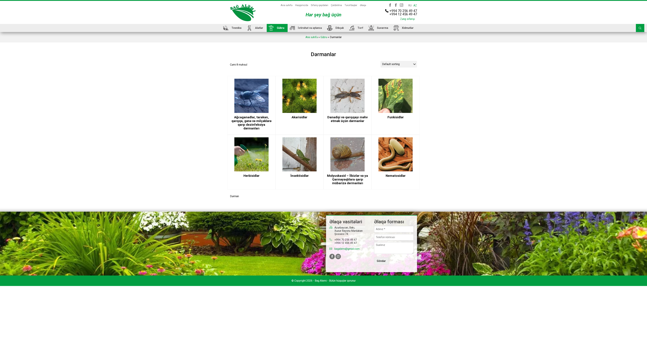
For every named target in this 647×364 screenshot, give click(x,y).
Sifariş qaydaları (319, 5)
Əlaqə (363, 5)
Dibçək (339, 27)
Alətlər (259, 27)
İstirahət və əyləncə (310, 27)
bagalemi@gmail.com (347, 248)
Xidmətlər (408, 27)
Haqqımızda (301, 5)
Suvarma (382, 27)
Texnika (236, 27)
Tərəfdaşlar (351, 5)
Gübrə (280, 27)
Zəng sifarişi (407, 19)
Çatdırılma (336, 5)
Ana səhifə (286, 5)
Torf (360, 27)
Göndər (381, 261)
